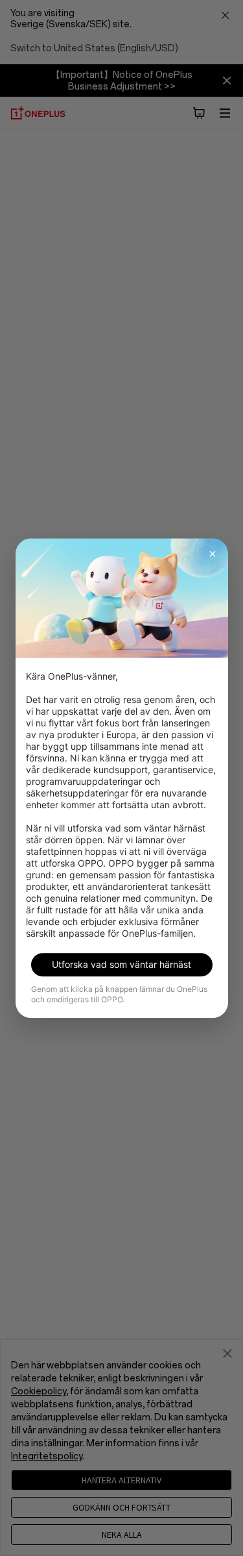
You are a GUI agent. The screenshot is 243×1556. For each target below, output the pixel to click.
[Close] (212, 554)
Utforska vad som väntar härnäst (121, 964)
